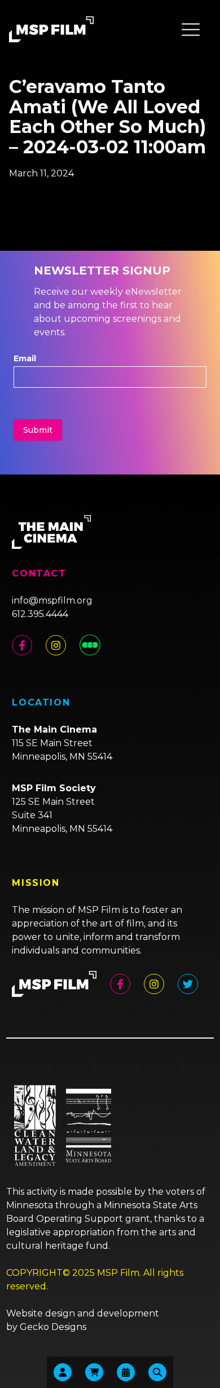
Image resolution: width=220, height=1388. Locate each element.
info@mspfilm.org (52, 600)
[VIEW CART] (94, 1372)
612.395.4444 (40, 614)
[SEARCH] (157, 1372)
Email (25, 358)
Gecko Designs (53, 1327)
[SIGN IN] (63, 1372)
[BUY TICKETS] (126, 1372)
